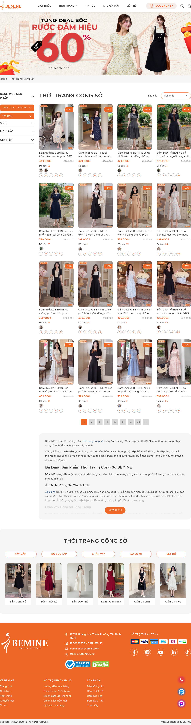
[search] (182, 6)
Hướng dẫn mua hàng (56, 686)
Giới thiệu (44, 6)
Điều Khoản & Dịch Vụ (57, 691)
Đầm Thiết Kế (95, 691)
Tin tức (90, 6)
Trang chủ (6, 686)
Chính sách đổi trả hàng (58, 696)
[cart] (189, 6)
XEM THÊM (115, 510)
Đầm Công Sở (95, 686)
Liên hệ (132, 6)
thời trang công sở (92, 441)
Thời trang (67, 6)
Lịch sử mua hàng (54, 705)
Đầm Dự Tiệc (94, 696)
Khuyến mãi (111, 6)
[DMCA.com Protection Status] (100, 664)
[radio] (41, 170)
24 (138, 422)
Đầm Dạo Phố (95, 700)
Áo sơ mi (50, 492)
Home (3, 79)
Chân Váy (92, 705)
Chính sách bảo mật (55, 700)
